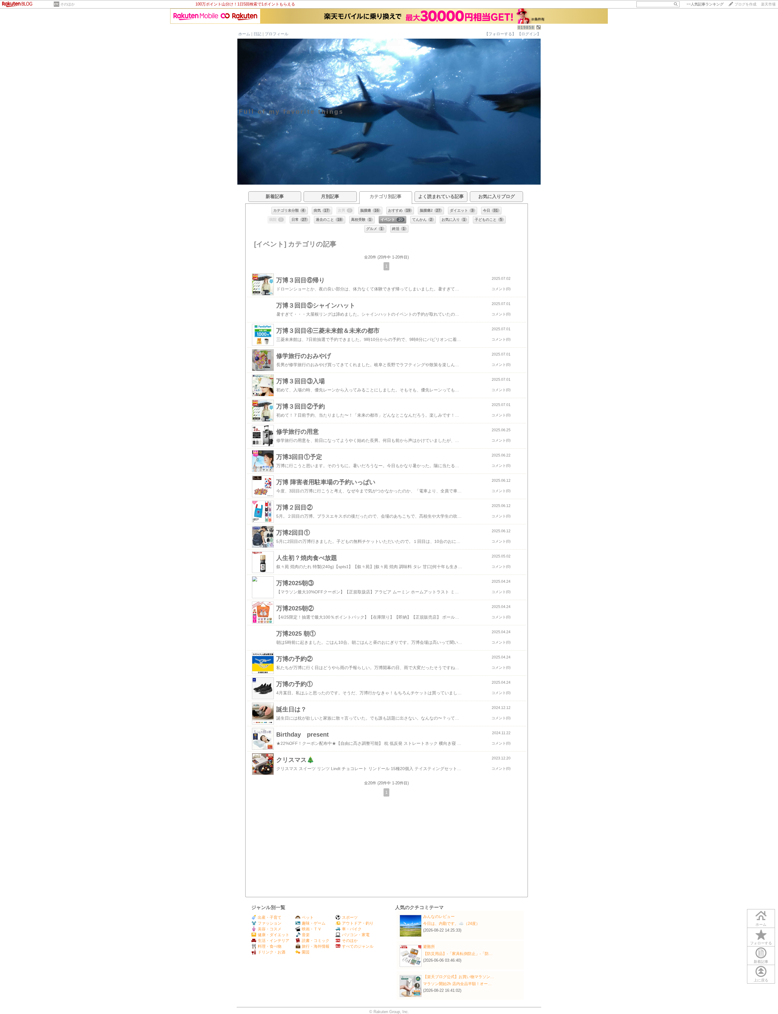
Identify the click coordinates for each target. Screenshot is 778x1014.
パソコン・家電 (356, 934)
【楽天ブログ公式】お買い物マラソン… (458, 976)
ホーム (244, 34)
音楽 (306, 934)
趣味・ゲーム (313, 923)
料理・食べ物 (269, 946)
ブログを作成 (745, 4)
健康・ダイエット (273, 934)
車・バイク (352, 929)
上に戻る (761, 980)
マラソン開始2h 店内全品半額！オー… (457, 983)
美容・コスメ (269, 929)
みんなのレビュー (439, 916)
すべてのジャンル (358, 946)
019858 (526, 27)
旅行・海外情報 (315, 946)
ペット (308, 917)
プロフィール (276, 34)
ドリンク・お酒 (271, 952)
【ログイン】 (529, 34)
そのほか (67, 4)
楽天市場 (768, 4)
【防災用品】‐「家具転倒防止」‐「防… (458, 953)
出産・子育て (269, 917)
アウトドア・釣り (358, 923)
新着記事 (761, 962)
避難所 (429, 946)
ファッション (269, 923)
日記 (257, 34)
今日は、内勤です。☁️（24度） (451, 923)
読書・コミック (315, 940)
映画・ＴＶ (312, 929)
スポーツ (350, 917)
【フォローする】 (500, 34)
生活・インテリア (273, 940)
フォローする (761, 943)
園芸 (306, 952)
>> (705, 4)
